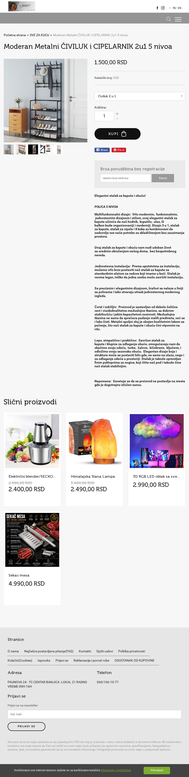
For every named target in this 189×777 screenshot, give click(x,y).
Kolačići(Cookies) (20, 660)
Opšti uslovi (104, 651)
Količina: (100, 107)
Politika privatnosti (131, 651)
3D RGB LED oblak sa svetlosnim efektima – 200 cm (156, 476)
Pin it (121, 150)
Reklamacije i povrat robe (91, 660)
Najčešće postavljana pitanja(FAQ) (49, 651)
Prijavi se (62, 660)
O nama (13, 651)
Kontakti (85, 651)
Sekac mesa (19, 575)
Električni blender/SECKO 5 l (32, 476)
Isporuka (44, 660)
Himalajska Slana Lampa (93, 476)
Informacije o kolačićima (116, 770)
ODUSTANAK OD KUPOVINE (134, 660)
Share (104, 150)
